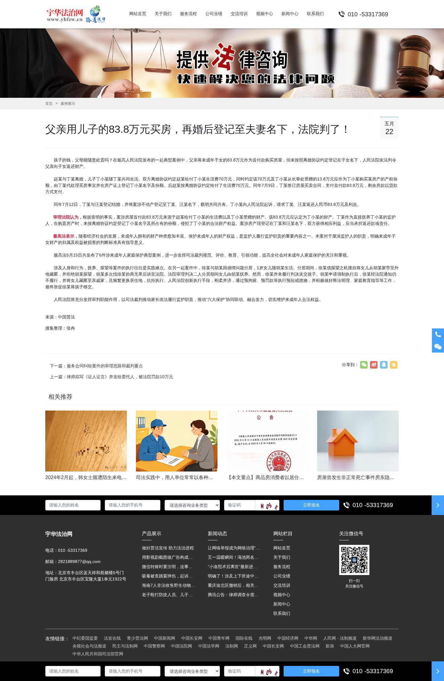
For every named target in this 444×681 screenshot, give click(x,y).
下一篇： (96, 365)
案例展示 (68, 103)
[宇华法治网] (78, 14)
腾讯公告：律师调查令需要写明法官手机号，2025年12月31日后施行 (235, 594)
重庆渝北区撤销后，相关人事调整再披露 (235, 585)
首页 (49, 103)
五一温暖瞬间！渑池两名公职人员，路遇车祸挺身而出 (235, 557)
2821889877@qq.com (79, 561)
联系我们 (281, 613)
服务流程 (281, 566)
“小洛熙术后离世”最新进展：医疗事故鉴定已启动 (235, 566)
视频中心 (281, 594)
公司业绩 (281, 576)
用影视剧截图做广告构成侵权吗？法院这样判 (169, 557)
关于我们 (281, 557)
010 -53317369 (372, 505)
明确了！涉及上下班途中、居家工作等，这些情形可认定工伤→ (235, 576)
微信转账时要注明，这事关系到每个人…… (169, 566)
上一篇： (111, 376)
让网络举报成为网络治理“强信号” (235, 547)
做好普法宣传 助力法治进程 (168, 547)
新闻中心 (281, 604)
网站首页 (281, 547)
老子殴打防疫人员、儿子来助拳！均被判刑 (169, 594)
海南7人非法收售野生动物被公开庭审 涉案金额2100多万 (169, 585)
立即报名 (311, 505)
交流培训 (281, 585)
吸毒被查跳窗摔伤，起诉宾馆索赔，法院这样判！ (169, 576)
